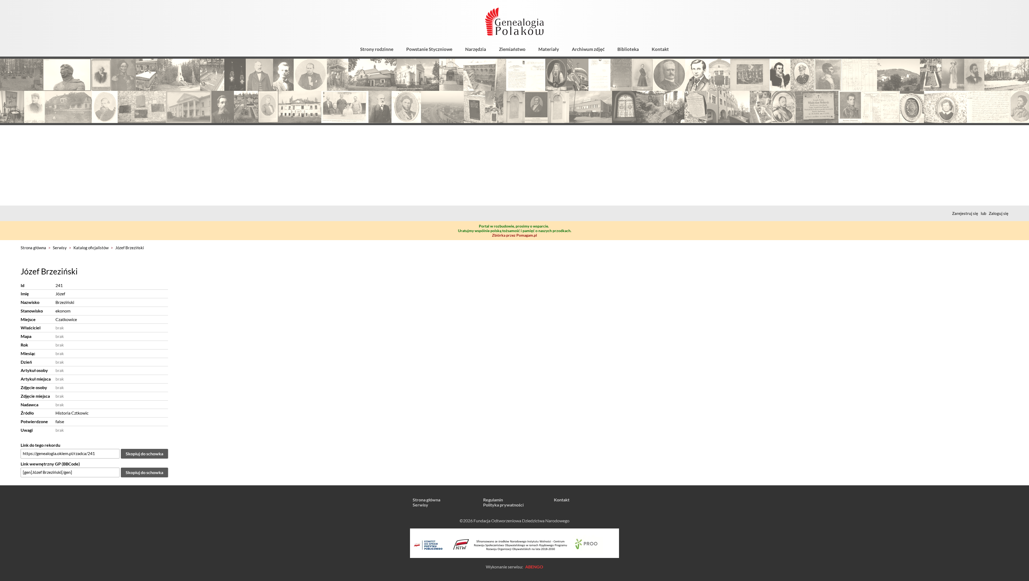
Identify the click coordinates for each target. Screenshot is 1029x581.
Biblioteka (628, 49)
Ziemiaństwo (512, 49)
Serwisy (60, 247)
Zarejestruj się (965, 213)
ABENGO (534, 566)
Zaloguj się (998, 213)
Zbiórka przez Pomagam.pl (514, 235)
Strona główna (33, 247)
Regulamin (493, 499)
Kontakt (660, 49)
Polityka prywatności (503, 504)
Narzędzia (475, 49)
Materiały (548, 49)
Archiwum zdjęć (588, 49)
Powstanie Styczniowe (429, 49)
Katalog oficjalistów (91, 247)
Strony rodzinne (376, 49)
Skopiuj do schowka (144, 453)
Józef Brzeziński (129, 247)
